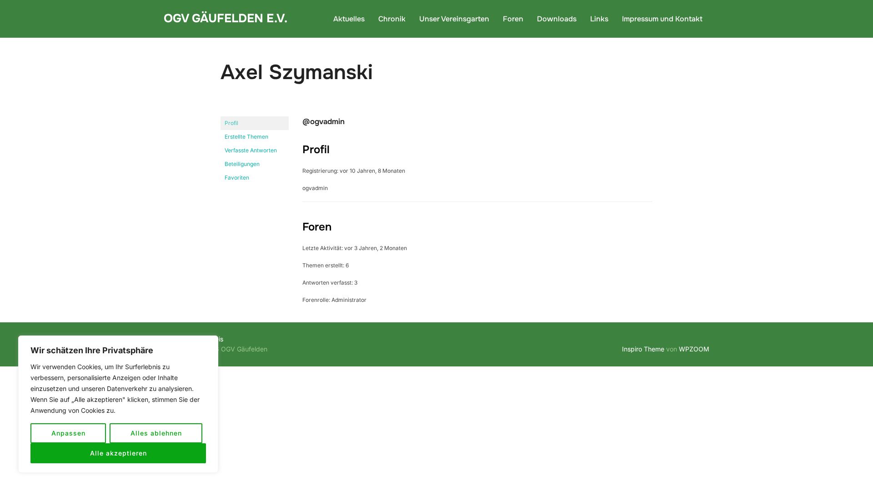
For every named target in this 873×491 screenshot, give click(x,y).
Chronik (392, 19)
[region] (118, 404)
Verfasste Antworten (251, 150)
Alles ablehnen (156, 433)
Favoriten (237, 177)
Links (599, 19)
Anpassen (68, 433)
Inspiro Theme (643, 349)
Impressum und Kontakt (662, 19)
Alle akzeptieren (118, 453)
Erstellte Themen (246, 136)
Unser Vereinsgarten (454, 19)
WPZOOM (694, 349)
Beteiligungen (242, 163)
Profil (231, 123)
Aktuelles (349, 19)
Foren (513, 19)
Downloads (557, 19)
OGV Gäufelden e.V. (225, 18)
